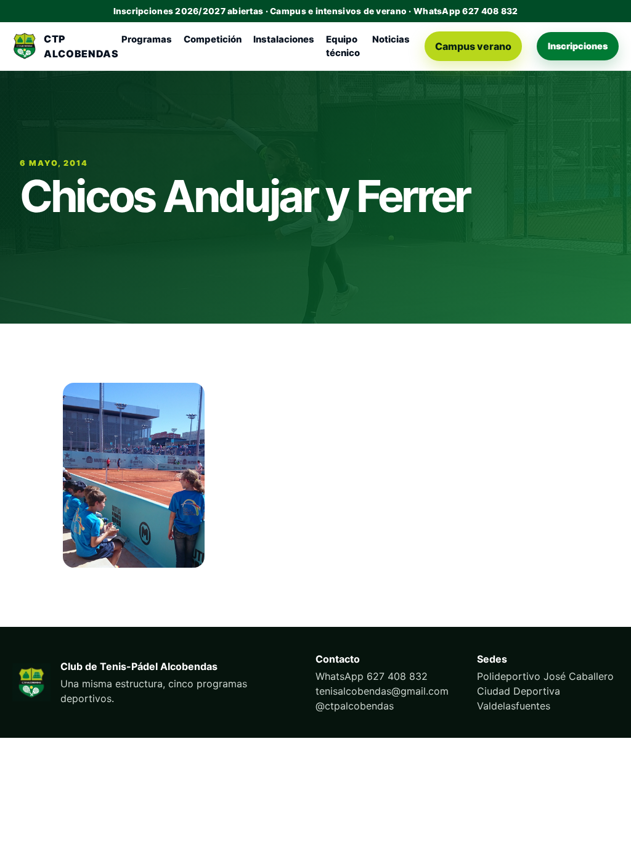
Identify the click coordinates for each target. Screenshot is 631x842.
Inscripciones (578, 46)
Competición (213, 39)
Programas (146, 39)
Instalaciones (283, 39)
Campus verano (473, 46)
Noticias (391, 39)
